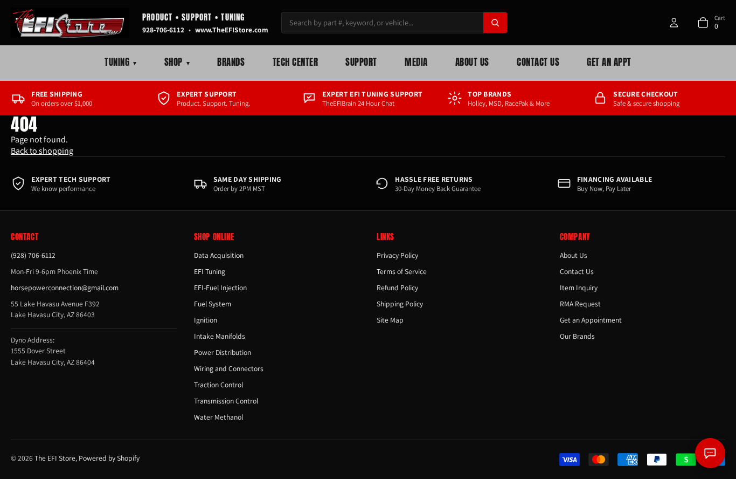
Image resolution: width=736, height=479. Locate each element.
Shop (177, 62)
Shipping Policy (400, 304)
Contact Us (538, 62)
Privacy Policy (397, 255)
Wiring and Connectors (228, 368)
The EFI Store (54, 458)
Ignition (205, 320)
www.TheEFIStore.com (231, 30)
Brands (231, 62)
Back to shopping (42, 150)
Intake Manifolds (219, 336)
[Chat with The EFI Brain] (710, 453)
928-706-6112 (163, 30)
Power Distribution (222, 352)
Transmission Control (226, 401)
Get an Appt (609, 62)
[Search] (495, 22)
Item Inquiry (579, 287)
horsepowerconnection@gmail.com (65, 287)
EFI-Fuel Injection (220, 287)
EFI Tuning (209, 271)
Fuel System (212, 304)
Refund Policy (397, 287)
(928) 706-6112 (33, 255)
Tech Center (295, 62)
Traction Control (218, 384)
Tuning (120, 62)
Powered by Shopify (109, 458)
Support (361, 62)
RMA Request (580, 304)
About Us (472, 62)
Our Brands (577, 336)
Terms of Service (402, 271)
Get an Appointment (591, 320)
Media (416, 62)
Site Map (390, 320)
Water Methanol (218, 417)
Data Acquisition (219, 255)
